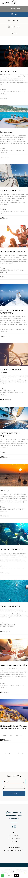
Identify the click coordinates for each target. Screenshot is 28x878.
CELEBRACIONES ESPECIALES (13, 252)
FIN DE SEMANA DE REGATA (12, 191)
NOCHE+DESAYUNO (8, 71)
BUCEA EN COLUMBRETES (11, 549)
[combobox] (14, 782)
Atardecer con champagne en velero (13, 665)
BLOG (14, 844)
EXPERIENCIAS (14, 835)
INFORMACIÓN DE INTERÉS (14, 851)
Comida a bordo (6, 132)
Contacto (14, 841)
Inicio (14, 832)
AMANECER (5, 491)
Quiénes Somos (14, 838)
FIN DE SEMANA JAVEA (10, 606)
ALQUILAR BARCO (14, 848)
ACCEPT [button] (17, 875)
